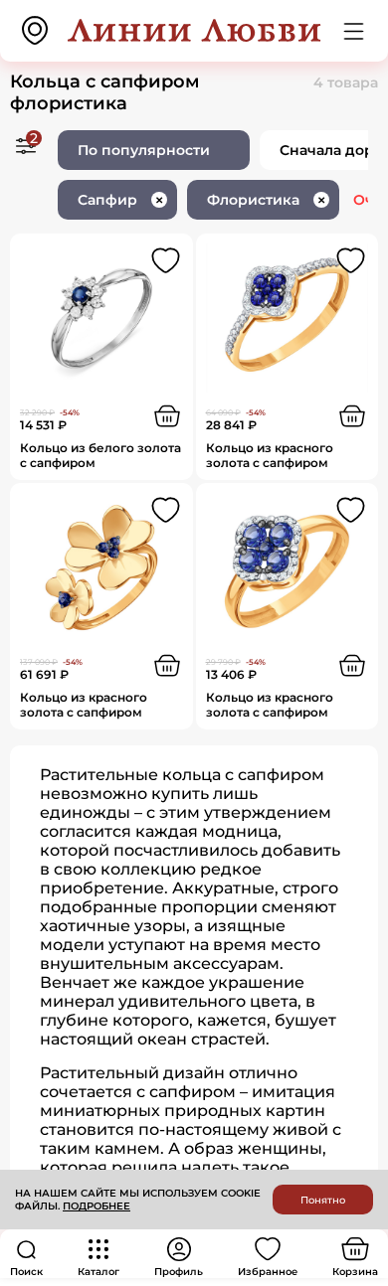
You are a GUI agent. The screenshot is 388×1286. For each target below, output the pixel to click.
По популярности (144, 150)
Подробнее (96, 1206)
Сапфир (120, 200)
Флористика (266, 200)
